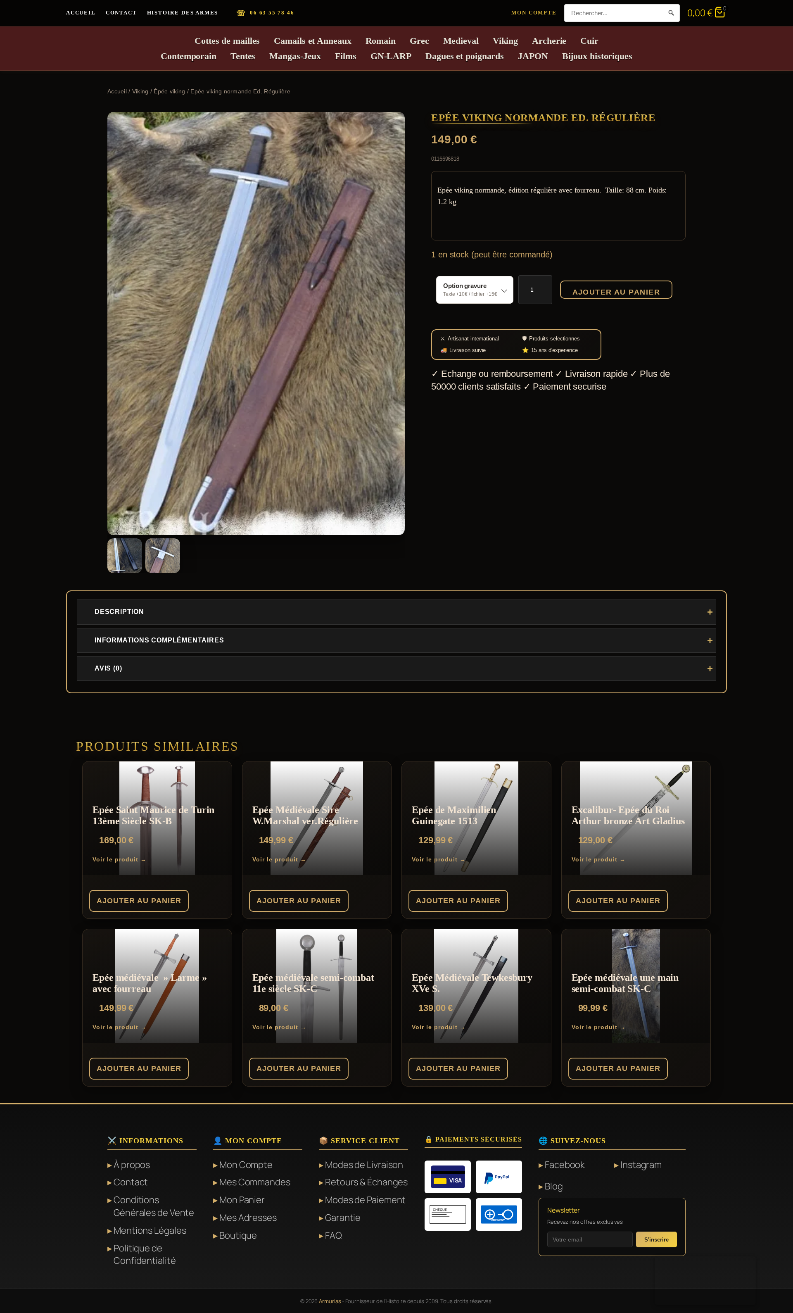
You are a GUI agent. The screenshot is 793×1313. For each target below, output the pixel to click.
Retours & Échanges (366, 1182)
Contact (121, 13)
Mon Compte (533, 13)
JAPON (533, 56)
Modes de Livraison (364, 1164)
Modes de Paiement (365, 1200)
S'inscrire (656, 1240)
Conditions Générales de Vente (154, 1206)
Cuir (589, 41)
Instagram (641, 1164)
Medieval (461, 41)
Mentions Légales (150, 1230)
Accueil (81, 13)
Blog (554, 1186)
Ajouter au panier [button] (139, 901)
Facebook (565, 1164)
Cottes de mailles (227, 41)
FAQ (333, 1235)
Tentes (242, 56)
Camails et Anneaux (312, 41)
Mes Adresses (248, 1217)
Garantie (343, 1217)
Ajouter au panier (616, 292)
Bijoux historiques (597, 56)
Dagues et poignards (464, 56)
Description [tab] (119, 611)
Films (345, 56)
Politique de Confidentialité (145, 1254)
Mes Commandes (254, 1182)
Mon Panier (242, 1200)
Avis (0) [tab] (108, 668)
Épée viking (169, 91)
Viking (505, 41)
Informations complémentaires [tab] (159, 640)
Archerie (549, 41)
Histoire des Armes (182, 13)
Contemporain (188, 56)
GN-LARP (390, 56)
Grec (419, 41)
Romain (381, 41)
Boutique (238, 1235)
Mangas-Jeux (295, 56)
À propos (132, 1164)
